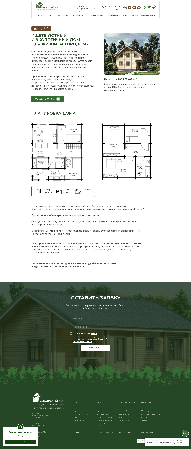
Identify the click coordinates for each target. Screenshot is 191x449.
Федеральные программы (150, 414)
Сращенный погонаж (104, 420)
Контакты (146, 402)
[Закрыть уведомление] (187, 439)
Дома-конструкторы (126, 414)
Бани (75, 417)
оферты (94, 333)
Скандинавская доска (104, 417)
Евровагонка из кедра (104, 414)
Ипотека (144, 417)
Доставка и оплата (128, 402)
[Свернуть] (35, 429)
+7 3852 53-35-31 (112, 9)
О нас (99, 402)
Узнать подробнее (20, 442)
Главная (78, 402)
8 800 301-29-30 (112, 7)
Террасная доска (102, 423)
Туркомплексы (79, 420)
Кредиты (144, 420)
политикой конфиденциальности (88, 340)
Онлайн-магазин (102, 426)
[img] (47, 6)
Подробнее (177, 443)
